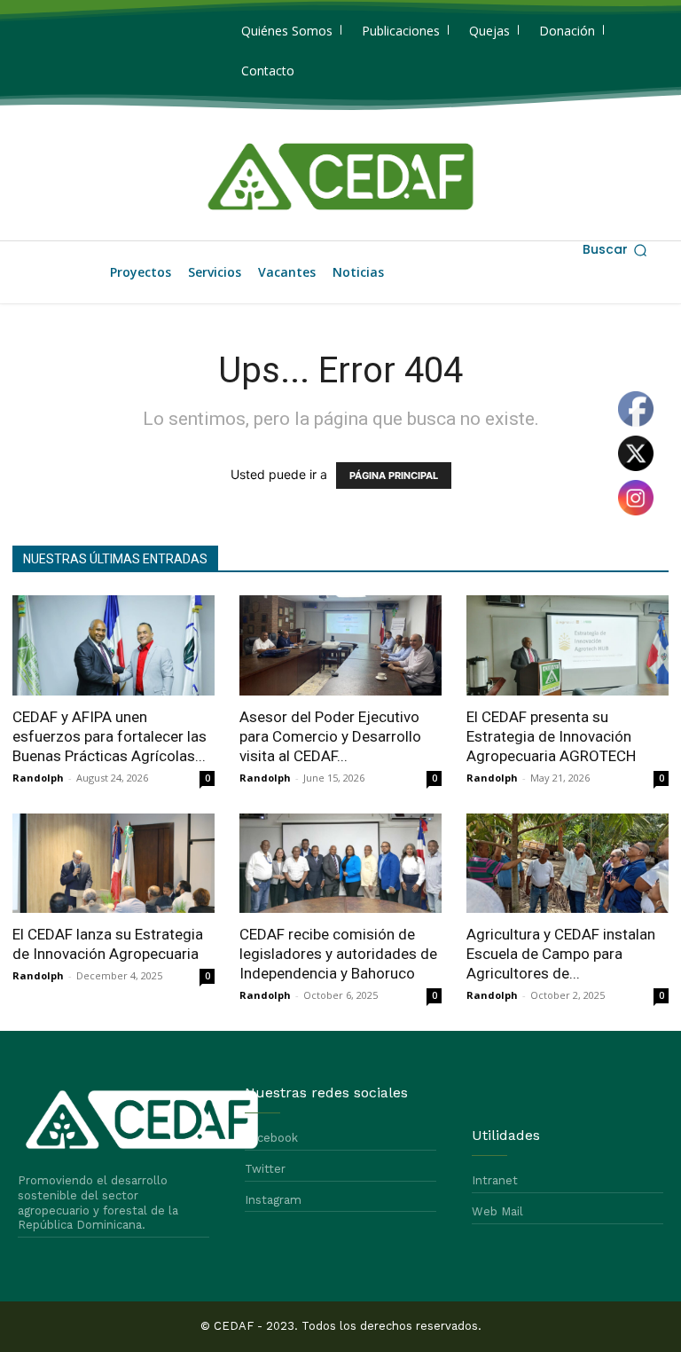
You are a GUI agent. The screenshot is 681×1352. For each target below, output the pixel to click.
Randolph (38, 777)
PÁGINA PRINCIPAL (393, 475)
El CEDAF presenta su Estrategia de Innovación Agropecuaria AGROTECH (551, 736)
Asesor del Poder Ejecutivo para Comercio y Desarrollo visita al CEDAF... (330, 736)
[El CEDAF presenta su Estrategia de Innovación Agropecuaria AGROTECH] (567, 645)
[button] (615, 250)
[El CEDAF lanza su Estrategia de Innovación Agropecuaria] (113, 864)
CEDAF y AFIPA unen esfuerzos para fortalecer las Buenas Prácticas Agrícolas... (109, 736)
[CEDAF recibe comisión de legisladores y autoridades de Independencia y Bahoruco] (340, 864)
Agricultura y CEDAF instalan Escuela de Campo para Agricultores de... (560, 953)
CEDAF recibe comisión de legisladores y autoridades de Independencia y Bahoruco (338, 953)
